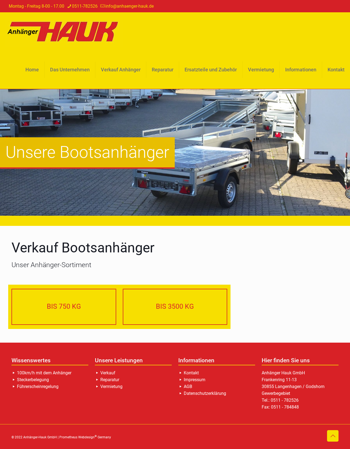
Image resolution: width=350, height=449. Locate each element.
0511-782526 (85, 6)
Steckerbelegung (33, 379)
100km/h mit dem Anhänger (44, 372)
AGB (188, 386)
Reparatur (109, 379)
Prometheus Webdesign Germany (85, 437)
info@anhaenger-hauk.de (129, 6)
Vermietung (111, 386)
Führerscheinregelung (38, 386)
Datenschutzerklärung (205, 393)
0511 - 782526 (285, 400)
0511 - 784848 (285, 407)
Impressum (194, 379)
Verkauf (107, 372)
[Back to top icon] (333, 436)
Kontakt (191, 372)
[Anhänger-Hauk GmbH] (64, 31)
